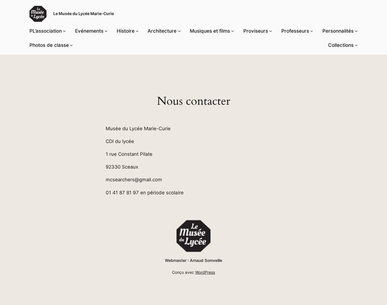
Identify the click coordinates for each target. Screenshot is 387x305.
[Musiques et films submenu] (232, 31)
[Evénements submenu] (106, 31)
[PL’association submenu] (64, 31)
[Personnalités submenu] (356, 31)
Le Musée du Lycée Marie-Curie (83, 13)
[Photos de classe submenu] (71, 45)
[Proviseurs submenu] (270, 31)
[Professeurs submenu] (311, 31)
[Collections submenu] (356, 45)
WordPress (205, 272)
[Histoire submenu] (137, 31)
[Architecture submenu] (179, 31)
